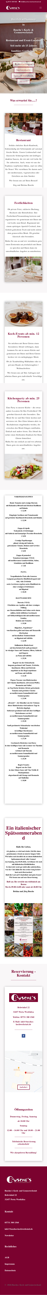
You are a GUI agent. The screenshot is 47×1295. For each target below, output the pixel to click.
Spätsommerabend (23, 75)
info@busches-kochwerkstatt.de (19, 1228)
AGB (7, 1257)
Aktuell (23, 81)
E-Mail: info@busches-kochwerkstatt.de (23, 1023)
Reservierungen (23, 64)
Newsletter (9, 1235)
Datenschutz (10, 1270)
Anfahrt (24, 1087)
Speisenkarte (24, 69)
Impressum (10, 1263)
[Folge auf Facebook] (23, 1036)
